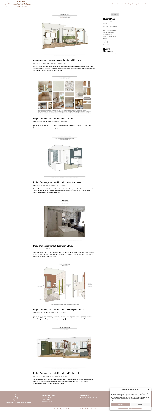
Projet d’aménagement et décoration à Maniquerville (56, 373)
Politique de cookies (123, 408)
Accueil (107, 4)
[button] (149, 390)
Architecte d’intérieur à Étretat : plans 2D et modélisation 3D (109, 32)
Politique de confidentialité (135, 408)
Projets (124, 4)
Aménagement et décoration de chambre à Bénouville (57, 60)
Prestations (116, 4)
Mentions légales (59, 409)
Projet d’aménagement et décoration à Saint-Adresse (57, 183)
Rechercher (114, 14)
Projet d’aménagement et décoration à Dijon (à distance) (58, 310)
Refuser (140, 404)
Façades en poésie (134, 4)
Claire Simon (38, 63)
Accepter (120, 404)
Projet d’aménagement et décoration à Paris (53, 246)
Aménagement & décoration (58, 63)
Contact (145, 4)
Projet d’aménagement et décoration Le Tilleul (53, 119)
